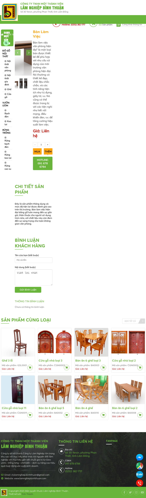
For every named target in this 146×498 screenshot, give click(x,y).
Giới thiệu (12, 34)
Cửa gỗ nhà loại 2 (124, 360)
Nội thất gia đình (8, 80)
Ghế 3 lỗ (7, 360)
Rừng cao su (8, 167)
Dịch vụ (126, 34)
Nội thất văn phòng (8, 66)
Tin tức (79, 34)
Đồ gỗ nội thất (30, 34)
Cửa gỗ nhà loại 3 (50, 360)
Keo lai (8, 123)
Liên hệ (138, 34)
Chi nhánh (92, 34)
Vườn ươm (48, 34)
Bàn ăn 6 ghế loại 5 (51, 408)
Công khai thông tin (132, 24)
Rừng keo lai (8, 156)
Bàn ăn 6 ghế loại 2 (124, 408)
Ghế (9, 89)
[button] (18, 52)
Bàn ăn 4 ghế (84, 408)
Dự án (104, 34)
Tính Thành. (27, 494)
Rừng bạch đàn (7, 144)
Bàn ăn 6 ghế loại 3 (88, 360)
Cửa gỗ (8, 96)
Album (115, 34)
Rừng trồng (64, 34)
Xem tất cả (130, 321)
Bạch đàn (7, 115)
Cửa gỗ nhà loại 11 (14, 408)
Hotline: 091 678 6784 (42, 163)
